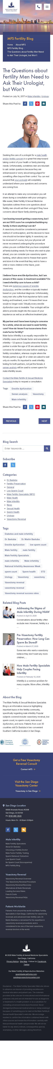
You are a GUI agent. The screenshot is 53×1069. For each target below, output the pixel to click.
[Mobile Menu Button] (47, 7)
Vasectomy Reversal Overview (18, 879)
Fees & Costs (11, 894)
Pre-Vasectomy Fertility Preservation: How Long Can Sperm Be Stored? (33, 638)
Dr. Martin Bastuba (30, 539)
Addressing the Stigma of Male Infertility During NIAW (33, 610)
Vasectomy (38, 394)
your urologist (21, 180)
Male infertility (19, 399)
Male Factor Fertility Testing (17, 853)
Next (44, 421)
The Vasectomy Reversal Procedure (21, 882)
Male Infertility (34, 96)
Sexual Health (13, 508)
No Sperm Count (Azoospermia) (19, 862)
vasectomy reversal (14, 588)
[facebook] (25, 104)
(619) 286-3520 (15, 816)
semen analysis (10, 367)
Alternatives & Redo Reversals (18, 888)
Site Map (23, 961)
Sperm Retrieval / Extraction (17, 856)
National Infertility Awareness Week (22, 566)
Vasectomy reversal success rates (22, 593)
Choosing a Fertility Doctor (17, 850)
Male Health (12, 498)
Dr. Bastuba (12, 480)
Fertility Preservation (16, 483)
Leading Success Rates (15, 891)
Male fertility (11, 550)
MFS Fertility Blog (13, 865)
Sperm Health (13, 512)
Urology (45, 96)
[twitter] (31, 104)
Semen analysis (19, 394)
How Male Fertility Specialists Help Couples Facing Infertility (33, 669)
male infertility (12, 561)
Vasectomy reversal (14, 582)
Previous (11, 421)
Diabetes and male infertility (19, 534)
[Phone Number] (38, 7)
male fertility (29, 550)
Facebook (42, 961)
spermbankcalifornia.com (26, 974)
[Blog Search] (47, 448)
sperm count (11, 571)
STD (43, 571)
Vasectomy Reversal (16, 519)
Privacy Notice (13, 961)
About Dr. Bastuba (13, 847)
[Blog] (23, 830)
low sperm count (38, 544)
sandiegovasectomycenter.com (26, 977)
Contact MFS (26, 769)
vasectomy (39, 577)
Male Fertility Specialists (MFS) (21, 494)
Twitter (26, 965)
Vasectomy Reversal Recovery (18, 885)
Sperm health (29, 571)
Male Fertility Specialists (17, 555)
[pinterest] (37, 104)
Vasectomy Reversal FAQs (17, 897)
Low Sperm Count (15, 490)
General (10, 487)
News (9, 505)
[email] (44, 104)
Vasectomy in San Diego (27, 791)
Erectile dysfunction (22, 388)
